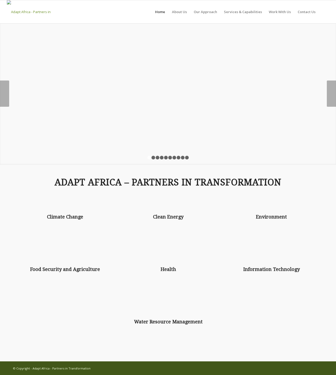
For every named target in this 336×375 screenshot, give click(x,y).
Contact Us (307, 11)
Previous (4, 94)
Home (160, 11)
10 (187, 157)
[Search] (324, 11)
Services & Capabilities (243, 11)
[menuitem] (324, 11)
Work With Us (280, 11)
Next (331, 94)
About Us (179, 11)
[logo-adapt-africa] (41, 11)
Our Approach (205, 11)
